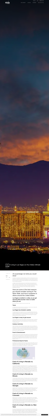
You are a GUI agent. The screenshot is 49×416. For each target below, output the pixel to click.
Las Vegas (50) (8, 279)
